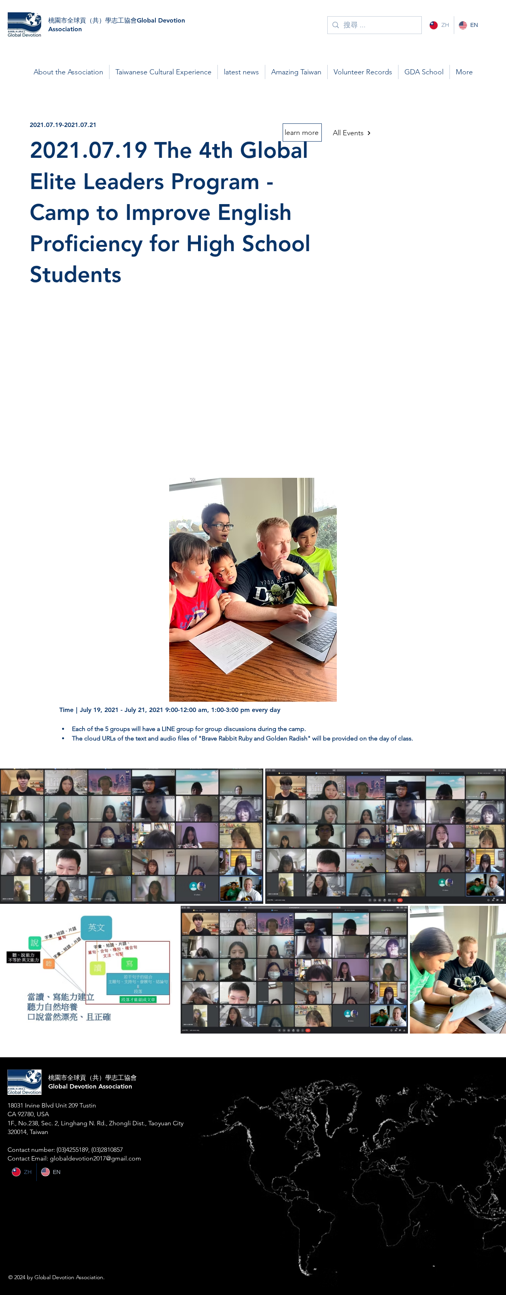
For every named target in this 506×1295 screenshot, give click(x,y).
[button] (68, 72)
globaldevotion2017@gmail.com (95, 1158)
